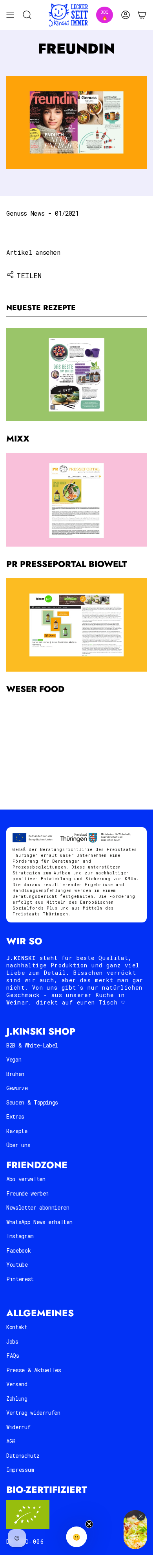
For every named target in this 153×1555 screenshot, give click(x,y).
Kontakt (16, 1327)
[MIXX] (76, 374)
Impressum (20, 1469)
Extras (15, 1116)
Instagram (20, 1236)
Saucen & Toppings (32, 1102)
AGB (11, 1441)
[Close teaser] (89, 1524)
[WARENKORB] (142, 15)
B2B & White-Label (32, 1045)
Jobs (12, 1341)
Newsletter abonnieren (37, 1207)
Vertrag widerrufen (33, 1412)
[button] (76, 1536)
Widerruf (18, 1427)
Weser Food (35, 689)
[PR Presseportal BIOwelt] (76, 499)
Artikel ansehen (33, 252)
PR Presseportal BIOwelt (66, 564)
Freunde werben (27, 1193)
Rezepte (16, 1131)
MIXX (17, 439)
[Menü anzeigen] (10, 15)
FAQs (12, 1355)
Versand (16, 1384)
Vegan (13, 1059)
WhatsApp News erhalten (39, 1222)
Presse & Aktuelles (33, 1370)
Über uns (18, 1145)
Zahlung (16, 1398)
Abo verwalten (25, 1179)
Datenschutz (22, 1455)
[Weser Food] (76, 624)
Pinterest (20, 1279)
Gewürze (17, 1088)
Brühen (15, 1074)
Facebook (18, 1250)
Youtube (17, 1264)
